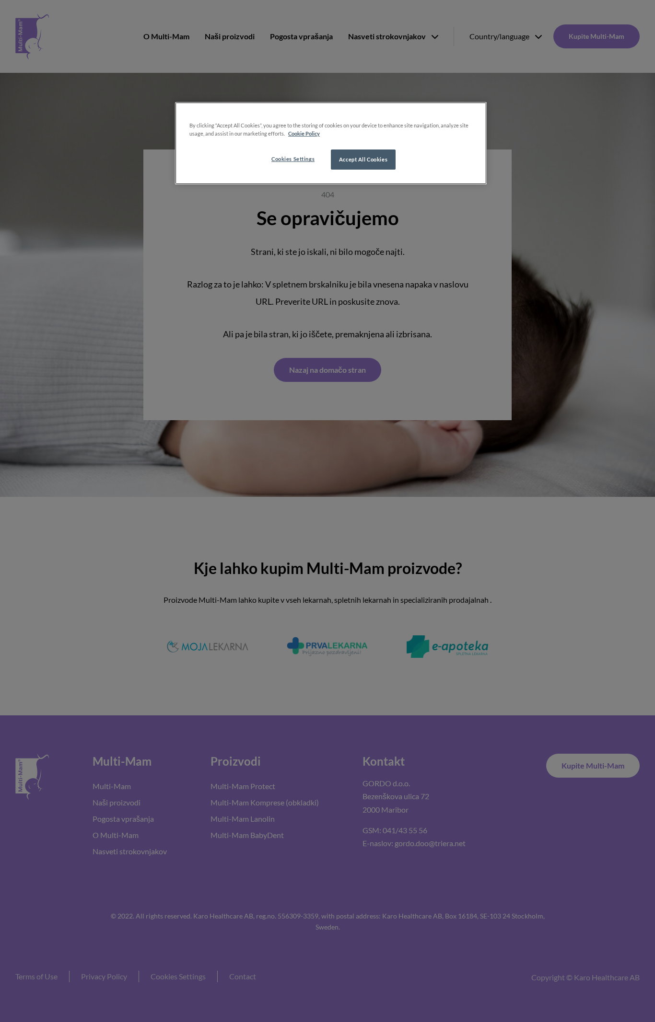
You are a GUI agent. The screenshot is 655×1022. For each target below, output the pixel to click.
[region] (331, 143)
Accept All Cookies (363, 159)
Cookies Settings (293, 159)
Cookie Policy (304, 133)
